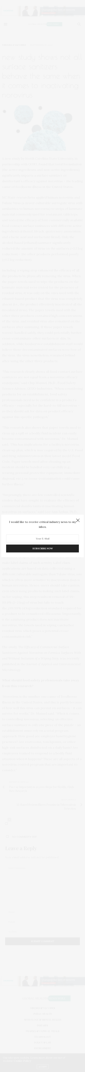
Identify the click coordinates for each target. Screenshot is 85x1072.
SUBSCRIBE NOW (42, 548)
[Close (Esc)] (78, 520)
